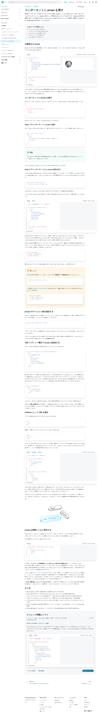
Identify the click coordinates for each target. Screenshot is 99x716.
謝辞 (70, 706)
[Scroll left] (90, 618)
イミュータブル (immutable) (41, 572)
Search (35, 2)
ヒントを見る (32, 670)
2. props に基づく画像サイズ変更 (45, 618)
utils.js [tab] (33, 200)
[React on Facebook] (85, 711)
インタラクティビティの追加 (45, 706)
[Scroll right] (92, 618)
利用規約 (86, 706)
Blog (85, 2)
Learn (65, 2)
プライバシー (86, 704)
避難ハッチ (42, 711)
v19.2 (6, 2)
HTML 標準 (72, 89)
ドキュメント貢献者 (73, 704)
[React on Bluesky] (89, 711)
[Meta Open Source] (30, 697)
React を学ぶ (43, 697)
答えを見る (41, 670)
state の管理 (42, 709)
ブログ (85, 700)
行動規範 (71, 700)
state (54, 536)
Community (79, 2)
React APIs (56, 700)
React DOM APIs (58, 702)
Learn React (28, 6)
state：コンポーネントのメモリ (65, 584)
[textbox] (42, 69)
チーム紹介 (71, 702)
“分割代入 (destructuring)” (40, 288)
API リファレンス (59, 697)
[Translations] (92, 2)
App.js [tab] (28, 200)
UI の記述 (35, 6)
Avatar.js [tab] (34, 452)
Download (80, 54)
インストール (42, 702)
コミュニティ (72, 697)
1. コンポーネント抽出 (32, 618)
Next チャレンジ (87, 670)
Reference (71, 2)
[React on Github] (91, 711)
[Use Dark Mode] (89, 2)
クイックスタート (43, 700)
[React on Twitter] (87, 711)
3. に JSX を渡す (60, 618)
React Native (87, 702)
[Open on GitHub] (96, 2)
